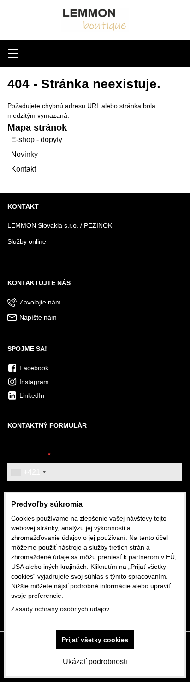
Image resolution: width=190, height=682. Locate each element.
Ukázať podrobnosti (95, 661)
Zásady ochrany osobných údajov (60, 609)
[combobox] (28, 472)
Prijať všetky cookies (95, 639)
